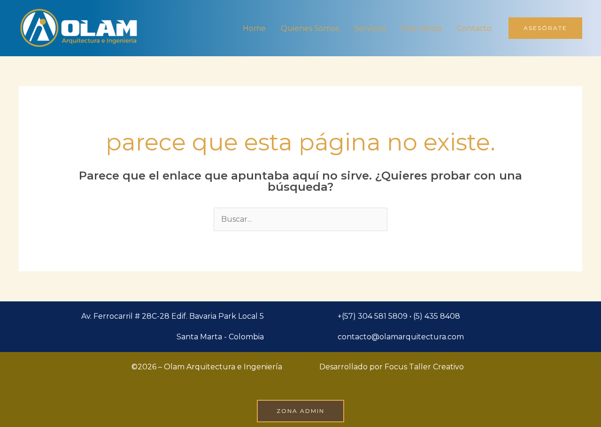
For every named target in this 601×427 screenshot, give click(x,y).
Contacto (474, 28)
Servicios (370, 28)
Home (254, 28)
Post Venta (421, 28)
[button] (545, 28)
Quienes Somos (310, 28)
